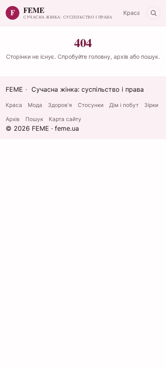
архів (121, 56)
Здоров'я (60, 105)
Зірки (151, 105)
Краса (131, 12)
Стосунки (91, 105)
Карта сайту (65, 119)
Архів (13, 119)
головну (99, 56)
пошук (149, 56)
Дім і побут (124, 105)
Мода (35, 105)
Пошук (34, 119)
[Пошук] (153, 13)
